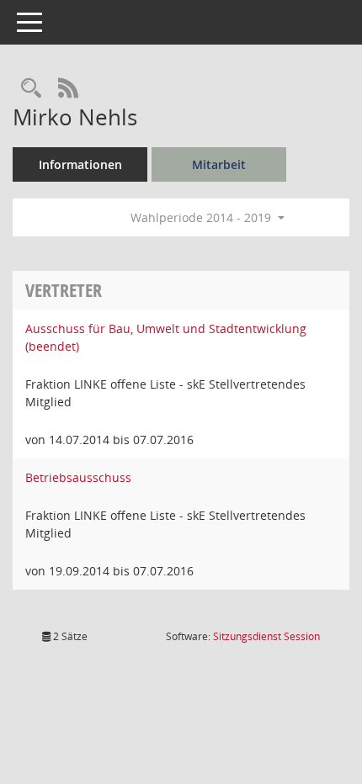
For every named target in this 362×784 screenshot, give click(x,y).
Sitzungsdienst (266, 636)
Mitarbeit (219, 164)
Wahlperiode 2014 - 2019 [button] (202, 217)
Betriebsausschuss (78, 477)
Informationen (80, 164)
